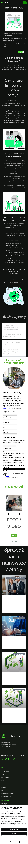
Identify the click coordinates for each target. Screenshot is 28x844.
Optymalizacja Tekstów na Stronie (13, 677)
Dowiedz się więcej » (9, 611)
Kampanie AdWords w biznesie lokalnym (13, 641)
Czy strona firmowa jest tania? (12, 343)
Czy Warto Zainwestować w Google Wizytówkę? (14, 714)
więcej (15, 535)
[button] (14, 327)
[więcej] (15, 514)
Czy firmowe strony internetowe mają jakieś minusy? (11, 351)
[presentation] (8, 514)
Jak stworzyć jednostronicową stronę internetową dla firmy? (11, 327)
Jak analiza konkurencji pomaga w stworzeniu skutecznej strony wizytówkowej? (13, 603)
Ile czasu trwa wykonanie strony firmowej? (12, 335)
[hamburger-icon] (25, 2)
